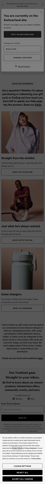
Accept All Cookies (22, 479)
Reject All (22, 472)
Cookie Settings (22, 466)
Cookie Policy (17, 448)
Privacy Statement (31, 448)
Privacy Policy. (36, 458)
